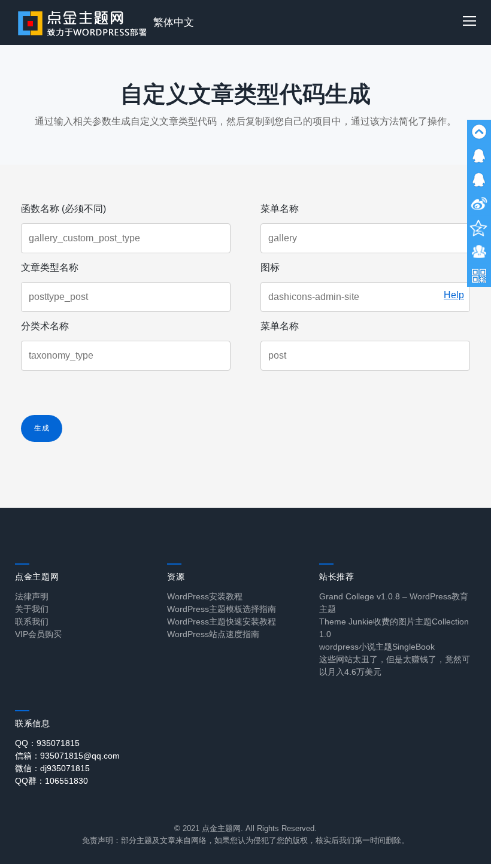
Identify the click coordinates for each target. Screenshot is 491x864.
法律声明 (32, 596)
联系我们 (32, 621)
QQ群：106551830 (51, 781)
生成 (41, 428)
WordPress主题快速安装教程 (221, 621)
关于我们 (32, 609)
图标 (270, 267)
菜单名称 (279, 209)
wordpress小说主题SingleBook (377, 646)
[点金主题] (82, 22)
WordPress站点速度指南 (213, 634)
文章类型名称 (49, 267)
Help (454, 295)
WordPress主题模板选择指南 (221, 609)
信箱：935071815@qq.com (67, 755)
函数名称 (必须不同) (63, 209)
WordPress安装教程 (205, 596)
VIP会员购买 (38, 634)
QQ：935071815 (47, 743)
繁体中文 (173, 22)
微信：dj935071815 (52, 768)
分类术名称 (45, 326)
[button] (469, 22)
